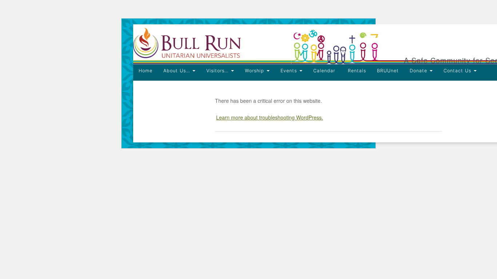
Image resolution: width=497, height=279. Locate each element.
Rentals (356, 70)
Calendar (324, 70)
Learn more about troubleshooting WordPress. (269, 117)
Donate (419, 70)
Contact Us (458, 70)
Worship (255, 70)
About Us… (177, 70)
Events (290, 70)
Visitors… (218, 70)
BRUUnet (388, 70)
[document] (248, 111)
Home (145, 70)
